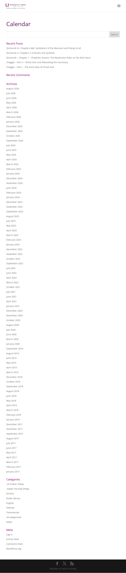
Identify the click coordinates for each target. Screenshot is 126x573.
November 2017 (14, 428)
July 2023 (11, 220)
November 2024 (14, 183)
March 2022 (12, 282)
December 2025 (14, 126)
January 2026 (13, 121)
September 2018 (14, 386)
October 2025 (13, 135)
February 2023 (13, 239)
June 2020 (11, 334)
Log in (9, 534)
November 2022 (14, 254)
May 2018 (11, 400)
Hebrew (10, 507)
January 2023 (13, 244)
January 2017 (13, 471)
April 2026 (11, 107)
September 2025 (14, 140)
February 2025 (13, 169)
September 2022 (14, 263)
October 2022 (13, 258)
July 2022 (11, 268)
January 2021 (13, 306)
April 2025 (11, 159)
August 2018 (12, 391)
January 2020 (13, 343)
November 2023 (14, 206)
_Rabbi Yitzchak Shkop (17, 488)
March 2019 (12, 372)
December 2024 (14, 178)
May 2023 (11, 225)
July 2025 (11, 145)
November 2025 (14, 131)
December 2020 (14, 310)
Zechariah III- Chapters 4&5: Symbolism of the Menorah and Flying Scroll (43, 48)
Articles (10, 493)
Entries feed (12, 539)
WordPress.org (13, 548)
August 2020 (12, 325)
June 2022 (11, 272)
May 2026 (11, 102)
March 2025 (12, 164)
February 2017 (13, 466)
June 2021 (11, 296)
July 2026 (11, 93)
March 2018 (12, 410)
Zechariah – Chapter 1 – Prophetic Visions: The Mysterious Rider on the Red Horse (48, 57)
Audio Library (13, 498)
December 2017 (14, 424)
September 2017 (14, 433)
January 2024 (13, 197)
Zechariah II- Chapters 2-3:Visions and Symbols (30, 52)
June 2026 (11, 98)
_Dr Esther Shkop (15, 484)
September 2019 (14, 348)
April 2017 (11, 457)
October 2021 (13, 287)
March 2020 (12, 339)
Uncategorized (13, 517)
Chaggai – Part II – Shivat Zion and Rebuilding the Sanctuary (37, 62)
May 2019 (11, 362)
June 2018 (11, 395)
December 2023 (14, 202)
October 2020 (13, 320)
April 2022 (11, 277)
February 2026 (13, 116)
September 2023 (14, 211)
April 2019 (11, 367)
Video (9, 521)
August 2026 (12, 88)
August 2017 (12, 438)
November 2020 (14, 315)
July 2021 (11, 291)
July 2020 (11, 329)
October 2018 (13, 381)
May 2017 (11, 452)
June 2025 (11, 149)
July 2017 (11, 443)
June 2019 (11, 358)
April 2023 (11, 230)
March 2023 (12, 235)
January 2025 (13, 173)
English (10, 503)
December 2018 (14, 377)
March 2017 (12, 462)
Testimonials (12, 512)
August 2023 (12, 216)
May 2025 (11, 154)
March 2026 (12, 112)
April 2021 (11, 301)
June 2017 (11, 447)
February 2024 (13, 192)
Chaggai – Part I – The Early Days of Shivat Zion (30, 67)
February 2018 (13, 414)
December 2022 (14, 249)
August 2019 (12, 353)
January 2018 (13, 419)
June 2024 (11, 187)
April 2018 (11, 405)
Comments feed (14, 543)
